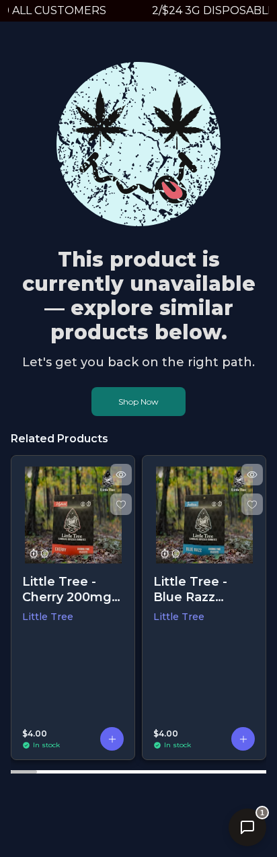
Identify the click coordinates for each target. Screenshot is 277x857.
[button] (112, 739)
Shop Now (138, 402)
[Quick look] (121, 474)
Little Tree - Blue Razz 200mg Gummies (190, 589)
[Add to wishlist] (121, 504)
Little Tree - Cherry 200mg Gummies (67, 589)
